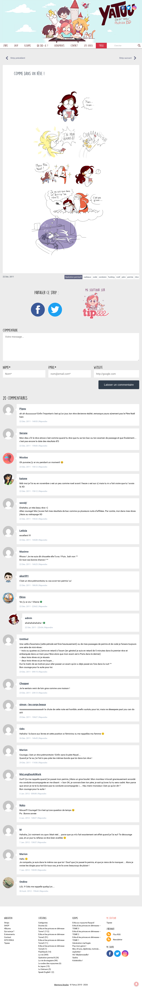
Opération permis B (73, 277)
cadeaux (87, 277)
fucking (111, 277)
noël (118, 277)
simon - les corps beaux (32, 704)
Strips (5, 45)
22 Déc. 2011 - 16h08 (28, 540)
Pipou (22, 408)
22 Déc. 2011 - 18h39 (28, 585)
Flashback (42, 952)
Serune (23, 433)
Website (98, 367)
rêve (137, 277)
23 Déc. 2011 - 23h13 (28, 693)
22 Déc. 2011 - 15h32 (28, 519)
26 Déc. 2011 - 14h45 (28, 738)
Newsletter (117, 939)
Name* (6, 367)
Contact (74, 45)
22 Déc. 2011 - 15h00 (28, 446)
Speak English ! (44, 972)
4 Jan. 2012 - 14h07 (28, 818)
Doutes (41, 925)
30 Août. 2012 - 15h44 (29, 891)
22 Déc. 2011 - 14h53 (28, 421)
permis (130, 277)
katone (23, 478)
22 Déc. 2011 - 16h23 (28, 564)
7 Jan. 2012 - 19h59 (28, 870)
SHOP (16, 45)
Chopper (24, 683)
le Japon (42, 966)
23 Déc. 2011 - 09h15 (28, 672)
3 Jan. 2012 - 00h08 (28, 794)
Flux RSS (117, 934)
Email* (52, 367)
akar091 (24, 576)
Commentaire (10, 330)
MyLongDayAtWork (30, 774)
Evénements (59, 45)
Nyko (22, 805)
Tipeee (101, 45)
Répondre (43, 421)
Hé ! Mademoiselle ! (80, 955)
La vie (40, 955)
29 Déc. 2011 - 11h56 (28, 762)
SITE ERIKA (88, 45)
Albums (27, 45)
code (95, 277)
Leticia (23, 530)
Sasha (75, 957)
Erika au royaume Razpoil (83, 923)
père (123, 277)
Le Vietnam (43, 969)
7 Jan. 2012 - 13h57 (28, 842)
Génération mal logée (81, 943)
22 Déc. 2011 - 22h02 (28, 606)
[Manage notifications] (136, 984)
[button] (139, 45)
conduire (102, 277)
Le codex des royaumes (48, 963)
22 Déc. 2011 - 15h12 (28, 467)
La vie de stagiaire (46, 960)
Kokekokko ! (77, 960)
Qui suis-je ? (42, 45)
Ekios (22, 597)
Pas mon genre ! (79, 946)
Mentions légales (61, 985)
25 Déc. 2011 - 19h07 (28, 717)
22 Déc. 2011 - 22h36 (34, 627)
